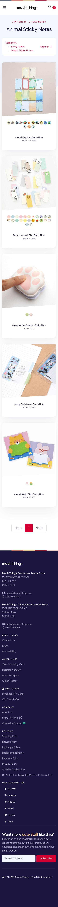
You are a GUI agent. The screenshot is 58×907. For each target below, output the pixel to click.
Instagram (13, 795)
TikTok (11, 821)
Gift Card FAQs (10, 699)
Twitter (11, 808)
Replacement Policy (13, 752)
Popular (44, 46)
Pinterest (12, 802)
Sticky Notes (37, 22)
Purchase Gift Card (12, 693)
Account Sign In (10, 675)
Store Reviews (10, 717)
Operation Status (12, 723)
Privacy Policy (9, 764)
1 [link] (28, 528)
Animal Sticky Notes (29, 29)
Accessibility (9, 651)
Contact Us (8, 640)
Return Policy (9, 741)
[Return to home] (27, 7)
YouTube (12, 815)
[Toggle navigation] (4, 7)
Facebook (12, 788)
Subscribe (48, 858)
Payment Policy (10, 758)
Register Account (11, 670)
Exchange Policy (11, 747)
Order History (10, 680)
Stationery (19, 22)
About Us (7, 712)
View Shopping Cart (13, 664)
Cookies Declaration (13, 769)
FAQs (5, 645)
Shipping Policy (10, 736)
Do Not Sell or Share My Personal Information (27, 775)
